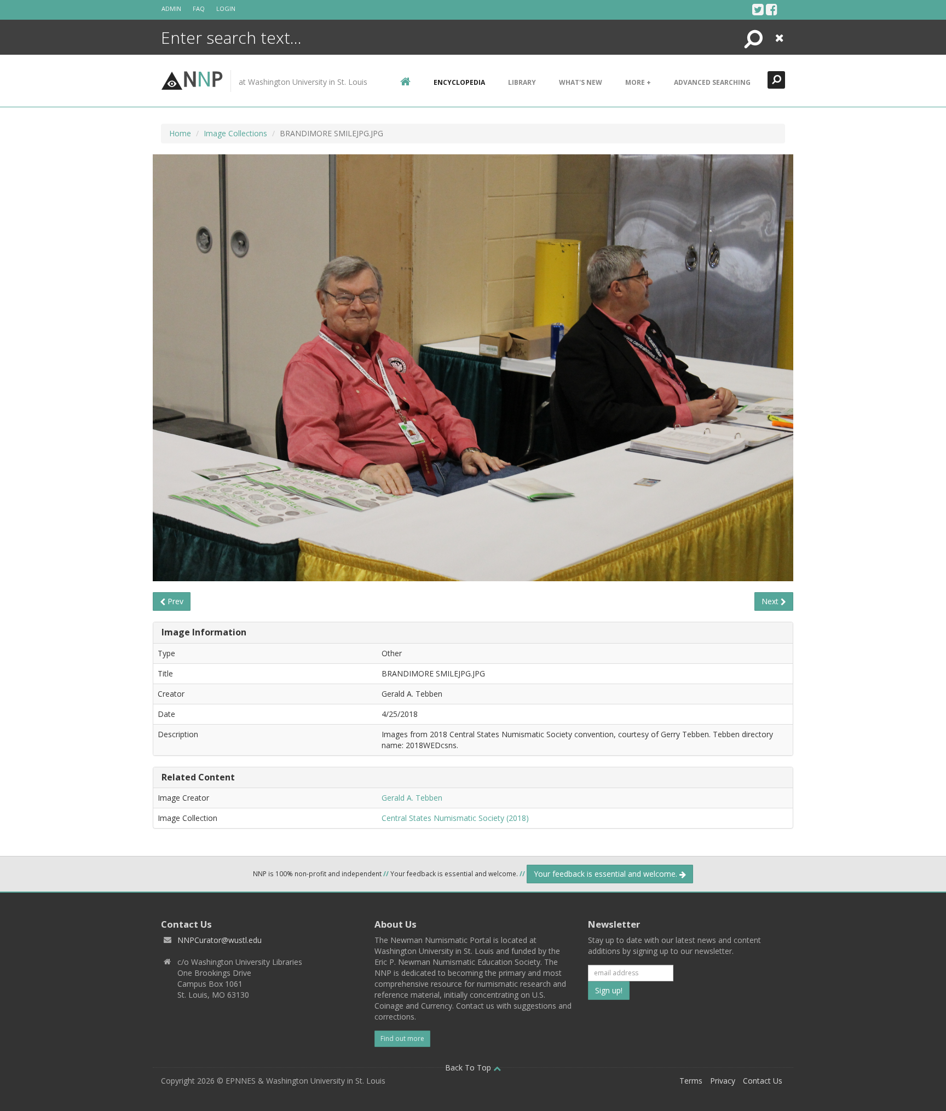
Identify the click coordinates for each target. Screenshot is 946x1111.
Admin (171, 8)
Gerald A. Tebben (412, 797)
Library (522, 82)
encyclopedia (459, 82)
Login (225, 8)
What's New (580, 82)
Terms (690, 1080)
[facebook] (771, 9)
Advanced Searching (712, 82)
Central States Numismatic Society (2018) (455, 818)
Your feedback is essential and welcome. (606, 874)
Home (180, 133)
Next (771, 601)
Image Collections (235, 133)
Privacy (722, 1080)
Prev (174, 601)
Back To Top (469, 1067)
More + (638, 82)
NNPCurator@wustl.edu (219, 940)
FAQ (199, 8)
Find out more (402, 1038)
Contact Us (762, 1080)
